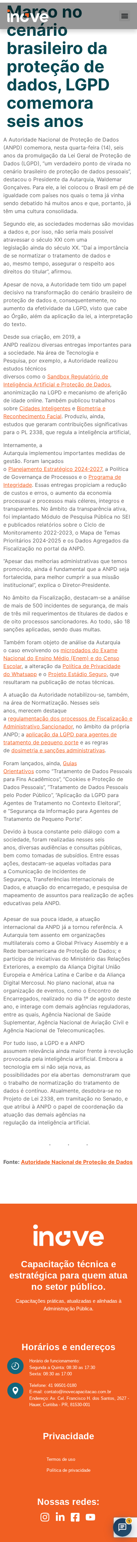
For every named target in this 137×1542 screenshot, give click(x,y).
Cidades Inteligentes (44, 408)
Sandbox (58, 376)
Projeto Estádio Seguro (77, 674)
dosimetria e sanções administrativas (58, 750)
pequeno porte (58, 742)
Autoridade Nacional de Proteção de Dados (77, 1162)
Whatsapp (24, 674)
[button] (124, 15)
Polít (68, 666)
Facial (54, 416)
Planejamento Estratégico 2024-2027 (55, 469)
